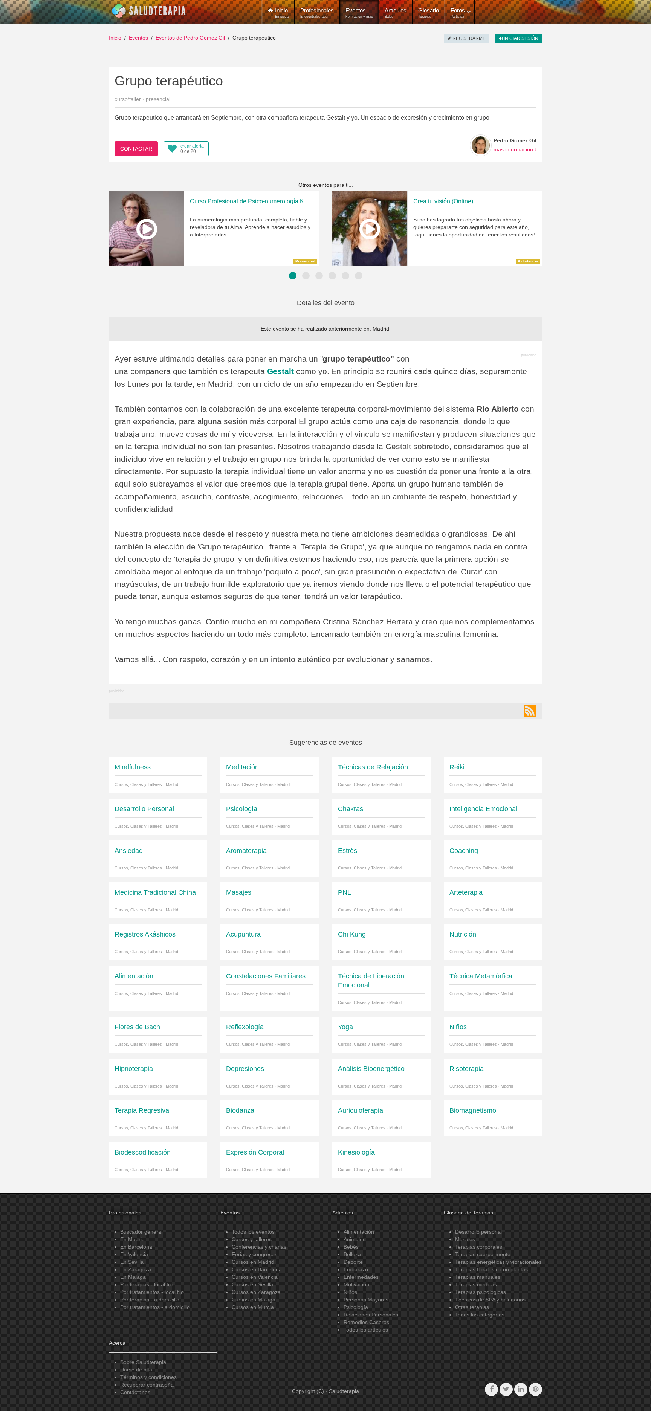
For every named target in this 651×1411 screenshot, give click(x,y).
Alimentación (359, 1232)
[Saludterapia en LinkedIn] (520, 1389)
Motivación (356, 1284)
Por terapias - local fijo (146, 1284)
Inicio (115, 38)
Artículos (395, 12)
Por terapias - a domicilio (149, 1300)
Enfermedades (361, 1277)
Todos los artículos (366, 1330)
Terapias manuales (477, 1277)
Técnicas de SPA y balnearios (490, 1300)
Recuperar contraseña (147, 1385)
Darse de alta (136, 1370)
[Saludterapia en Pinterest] (535, 1389)
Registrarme (468, 38)
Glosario (428, 12)
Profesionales (317, 12)
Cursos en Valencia (255, 1277)
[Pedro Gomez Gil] (481, 145)
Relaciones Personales (371, 1315)
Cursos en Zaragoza (256, 1292)
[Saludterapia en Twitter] (506, 1389)
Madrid (381, 329)
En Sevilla (132, 1262)
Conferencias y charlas (259, 1247)
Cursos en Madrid (253, 1262)
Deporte (353, 1262)
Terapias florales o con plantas (491, 1269)
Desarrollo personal (478, 1232)
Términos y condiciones (148, 1377)
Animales (354, 1239)
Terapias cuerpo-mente (482, 1254)
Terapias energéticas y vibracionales (498, 1262)
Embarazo (356, 1269)
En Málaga (133, 1277)
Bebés (351, 1247)
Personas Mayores (366, 1300)
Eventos (359, 12)
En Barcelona (136, 1247)
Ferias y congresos (254, 1254)
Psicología (356, 1307)
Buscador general (141, 1232)
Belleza (352, 1254)
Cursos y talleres (252, 1239)
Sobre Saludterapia (143, 1362)
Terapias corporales (478, 1247)
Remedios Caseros (366, 1322)
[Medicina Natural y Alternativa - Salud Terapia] (149, 11)
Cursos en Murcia (253, 1307)
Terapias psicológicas (480, 1292)
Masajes (465, 1239)
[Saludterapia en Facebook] (491, 1389)
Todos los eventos (253, 1232)
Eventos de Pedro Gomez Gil (190, 38)
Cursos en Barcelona (257, 1269)
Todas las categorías (479, 1315)
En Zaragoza (135, 1269)
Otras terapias (472, 1307)
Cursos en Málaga (253, 1300)
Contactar (136, 149)
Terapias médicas (476, 1284)
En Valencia (134, 1254)
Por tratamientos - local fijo (152, 1292)
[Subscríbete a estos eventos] (529, 711)
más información (514, 149)
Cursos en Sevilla (252, 1284)
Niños (350, 1292)
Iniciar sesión (520, 38)
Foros (458, 12)
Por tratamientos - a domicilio (155, 1307)
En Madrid (132, 1239)
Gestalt (280, 371)
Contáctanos (135, 1392)
